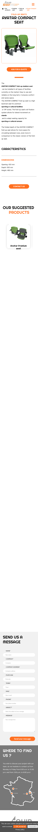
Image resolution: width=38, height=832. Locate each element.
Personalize (33, 826)
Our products (7, 9)
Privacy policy (19, 829)
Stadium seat (14, 9)
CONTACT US (19, 186)
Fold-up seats (21, 9)
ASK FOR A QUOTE (19, 69)
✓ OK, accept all (20, 826)
